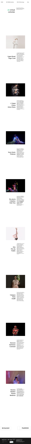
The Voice (18, 149)
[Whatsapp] (3, 439)
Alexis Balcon (18, 392)
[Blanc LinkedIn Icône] (2, 439)
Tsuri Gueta (20, 395)
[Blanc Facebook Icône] (7, 439)
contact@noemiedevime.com (19, 439)
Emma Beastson (21, 389)
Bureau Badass (20, 391)
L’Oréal (22, 101)
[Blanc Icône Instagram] (5, 439)
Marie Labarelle (22, 394)
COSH (17, 395)
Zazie (22, 149)
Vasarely (18, 247)
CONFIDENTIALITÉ (13, 439)
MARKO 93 (21, 201)
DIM (19, 253)
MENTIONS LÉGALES (11, 439)
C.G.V (9, 439)
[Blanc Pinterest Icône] (8, 439)
